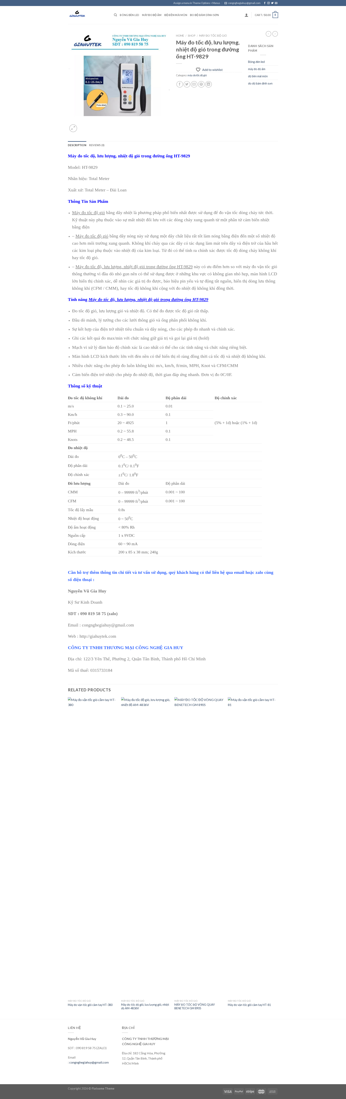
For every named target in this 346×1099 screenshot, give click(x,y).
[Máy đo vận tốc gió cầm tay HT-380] (92, 847)
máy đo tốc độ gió (213, 35)
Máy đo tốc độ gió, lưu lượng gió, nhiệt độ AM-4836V (145, 1006)
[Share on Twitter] (187, 84)
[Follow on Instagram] (268, 3)
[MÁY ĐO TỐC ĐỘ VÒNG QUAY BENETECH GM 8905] (199, 847)
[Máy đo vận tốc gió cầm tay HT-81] (252, 847)
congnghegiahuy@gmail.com (89, 1062)
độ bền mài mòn (175, 15)
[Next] (277, 858)
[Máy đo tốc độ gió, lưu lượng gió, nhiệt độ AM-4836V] (146, 847)
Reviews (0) (97, 145)
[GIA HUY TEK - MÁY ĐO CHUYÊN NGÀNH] (88, 15)
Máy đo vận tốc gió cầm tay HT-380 (90, 1004)
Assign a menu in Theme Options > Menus (196, 3)
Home (180, 35)
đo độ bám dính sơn (204, 15)
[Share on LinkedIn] (208, 84)
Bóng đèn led (129, 15)
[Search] (115, 15)
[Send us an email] (276, 3)
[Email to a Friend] (194, 84)
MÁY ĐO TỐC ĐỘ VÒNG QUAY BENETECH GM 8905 (194, 1006)
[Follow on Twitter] (272, 3)
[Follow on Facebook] (265, 3)
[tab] (77, 145)
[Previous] (68, 858)
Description (77, 145)
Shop (191, 35)
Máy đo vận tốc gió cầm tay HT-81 (249, 1004)
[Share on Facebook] (179, 84)
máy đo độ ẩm (151, 15)
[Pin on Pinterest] (201, 84)
